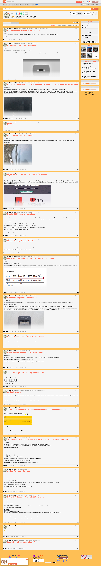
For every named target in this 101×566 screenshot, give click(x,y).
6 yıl (76, 28)
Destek (96, 4)
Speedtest (34, 4)
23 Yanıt (6, 169)
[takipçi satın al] (14, 556)
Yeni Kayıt (96, 1)
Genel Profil (7, 23)
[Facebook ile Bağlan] (88, 2)
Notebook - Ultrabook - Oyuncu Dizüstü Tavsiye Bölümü (28, 28)
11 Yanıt (6, 347)
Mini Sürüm (92, 94)
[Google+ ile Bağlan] (90, 2)
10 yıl (76, 256)
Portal (9, 4)
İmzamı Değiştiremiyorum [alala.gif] (21, 542)
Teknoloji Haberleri (15, 4)
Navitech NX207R (14, 392)
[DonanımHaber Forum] (9, 1)
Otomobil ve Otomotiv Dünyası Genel (24, 43)
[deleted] (10, 124)
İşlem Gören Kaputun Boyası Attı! (20, 135)
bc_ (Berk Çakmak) (11, 28)
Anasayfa (5, 4)
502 (78, 118)
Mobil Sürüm (87, 94)
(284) (53, 25)
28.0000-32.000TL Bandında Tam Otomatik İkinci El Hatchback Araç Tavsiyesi (37, 439)
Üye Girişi (78, 1)
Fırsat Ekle (76, 22)
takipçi (79, 13)
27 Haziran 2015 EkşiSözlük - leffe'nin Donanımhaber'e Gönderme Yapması (36, 409)
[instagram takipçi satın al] (38, 556)
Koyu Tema (81, 4)
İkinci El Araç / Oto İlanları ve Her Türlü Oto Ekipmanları (28, 390)
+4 (27, 13)
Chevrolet (18, 335)
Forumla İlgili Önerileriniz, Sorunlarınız (24, 540)
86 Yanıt (6, 331)
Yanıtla (10, 39)
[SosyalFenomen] (38, 561)
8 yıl (76, 43)
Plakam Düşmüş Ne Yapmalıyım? (20, 241)
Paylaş (15, 39)
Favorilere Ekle (22, 39)
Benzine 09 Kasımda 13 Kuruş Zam (21, 214)
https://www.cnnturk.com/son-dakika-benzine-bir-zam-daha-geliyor (17, 229)
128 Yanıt (6, 118)
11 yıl (76, 370)
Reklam (92, 4)
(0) (74, 25)
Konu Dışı (18, 407)
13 (78, 235)
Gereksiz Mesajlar (20, 525)
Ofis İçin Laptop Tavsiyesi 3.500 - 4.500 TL (23, 30)
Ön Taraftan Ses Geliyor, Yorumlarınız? (22, 45)
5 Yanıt (5, 79)
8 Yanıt (5, 434)
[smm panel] (86, 556)
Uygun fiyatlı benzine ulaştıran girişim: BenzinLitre (27, 175)
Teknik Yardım (19, 469)
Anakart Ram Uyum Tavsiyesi (18, 471)
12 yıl (76, 495)
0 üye (24, 17)
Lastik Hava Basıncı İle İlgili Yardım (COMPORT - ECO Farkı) (30, 258)
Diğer (28, 4)
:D (8, 527)
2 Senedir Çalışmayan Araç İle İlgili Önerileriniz (25, 497)
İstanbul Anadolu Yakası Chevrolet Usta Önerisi (25, 337)
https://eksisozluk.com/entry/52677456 (16, 430)
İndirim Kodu (23, 4)
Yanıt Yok (6, 130)
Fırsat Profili (15, 23)
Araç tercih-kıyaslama (21, 350)
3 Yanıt (5, 548)
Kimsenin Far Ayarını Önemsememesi (22, 298)
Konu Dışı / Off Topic (85, 77)
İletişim (88, 4)
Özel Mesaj (88, 13)
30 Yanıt (6, 367)
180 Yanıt (6, 235)
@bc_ (12, 13)
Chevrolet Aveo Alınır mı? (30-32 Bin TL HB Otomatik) (28, 352)
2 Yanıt (5, 252)
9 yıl (76, 212)
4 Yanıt (5, 39)
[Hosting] (62, 556)
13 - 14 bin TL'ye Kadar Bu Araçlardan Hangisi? (25, 373)
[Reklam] (37, 4)
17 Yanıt (6, 386)
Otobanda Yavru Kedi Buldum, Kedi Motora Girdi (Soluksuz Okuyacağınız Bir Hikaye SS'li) (42, 84)
